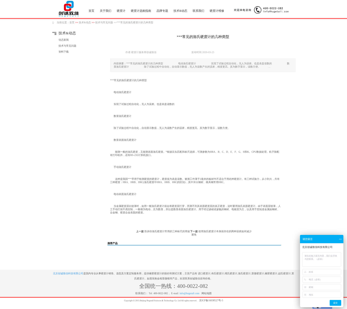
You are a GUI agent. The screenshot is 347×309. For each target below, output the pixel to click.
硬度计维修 (217, 10)
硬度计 (121, 10)
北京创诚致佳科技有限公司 (68, 273)
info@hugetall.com (189, 293)
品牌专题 (162, 10)
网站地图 (207, 293)
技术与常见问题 (104, 22)
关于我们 (105, 10)
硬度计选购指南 (141, 10)
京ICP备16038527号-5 (211, 300)
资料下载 (64, 51)
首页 (91, 10)
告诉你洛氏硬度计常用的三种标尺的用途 (167, 231)
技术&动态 (180, 10)
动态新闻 (64, 39)
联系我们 (198, 10)
